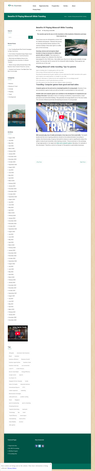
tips (19, 412)
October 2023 (12, 226)
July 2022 (11, 266)
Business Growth (25, 359)
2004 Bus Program (13, 451)
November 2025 (12, 159)
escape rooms (12, 375)
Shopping (11, 91)
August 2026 (12, 137)
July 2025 (11, 170)
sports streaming (26, 403)
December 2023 (12, 221)
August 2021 (12, 296)
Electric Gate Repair (14, 371)
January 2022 (12, 282)
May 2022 (11, 271)
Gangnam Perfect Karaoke (15, 381)
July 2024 (11, 202)
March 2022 (11, 277)
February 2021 (12, 312)
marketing (23, 390)
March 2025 (11, 180)
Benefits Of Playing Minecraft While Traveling (54, 28)
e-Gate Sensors (20, 368)
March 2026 (11, 148)
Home (34, 6)
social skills (52, 30)
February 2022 (12, 280)
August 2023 (12, 231)
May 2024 (11, 207)
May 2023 (11, 239)
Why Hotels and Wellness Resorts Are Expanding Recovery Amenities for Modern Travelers (18, 60)
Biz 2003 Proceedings (14, 448)
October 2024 (12, 194)
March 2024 (11, 213)
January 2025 (12, 186)
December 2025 (12, 156)
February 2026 (12, 151)
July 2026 (11, 140)
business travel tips (14, 365)
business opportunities (14, 362)
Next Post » (83, 162)
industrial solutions (25, 384)
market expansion (13, 390)
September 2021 (13, 293)
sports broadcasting (14, 403)
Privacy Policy (36, 9)
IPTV (24, 387)
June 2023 (11, 237)
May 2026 (11, 143)
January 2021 (12, 314)
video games (12, 425)
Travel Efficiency (13, 415)
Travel (10, 94)
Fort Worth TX (12, 378)
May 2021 (11, 304)
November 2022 (12, 255)
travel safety (22, 418)
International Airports (14, 387)
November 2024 (12, 191)
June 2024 (11, 204)
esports (21, 375)
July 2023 (11, 234)
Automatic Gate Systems (23, 353)
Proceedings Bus (13, 453)
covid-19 (11, 368)
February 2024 (12, 215)
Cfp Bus (66, 6)
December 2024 (12, 188)
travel (24, 412)
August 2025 (12, 167)
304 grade (11, 353)
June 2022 (11, 269)
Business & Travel (13, 86)
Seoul (10, 400)
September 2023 (13, 229)
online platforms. (13, 396)
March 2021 (11, 309)
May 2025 (11, 175)
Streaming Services (13, 406)
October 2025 (12, 162)
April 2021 (11, 306)
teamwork (24, 409)
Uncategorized (12, 97)
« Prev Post (39, 162)
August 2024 (12, 199)
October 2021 (12, 290)
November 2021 (12, 288)
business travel (27, 362)
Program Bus (56, 6)
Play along (45, 30)
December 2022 (12, 253)
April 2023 (11, 242)
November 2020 (12, 320)
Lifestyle (11, 89)
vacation (21, 421)
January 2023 (12, 250)
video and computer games (64, 143)
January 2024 (12, 218)
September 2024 (13, 196)
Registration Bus (44, 6)
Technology (12, 412)
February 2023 (12, 247)
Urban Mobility (12, 421)
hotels (26, 381)
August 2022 (12, 263)
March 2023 (11, 245)
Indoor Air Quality (13, 384)
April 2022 (11, 274)
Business (11, 83)
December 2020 (12, 317)
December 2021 (12, 285)
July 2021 (11, 298)
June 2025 (11, 172)
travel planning (12, 418)
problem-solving (24, 396)
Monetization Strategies (15, 393)
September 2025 (13, 164)
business (17, 356)
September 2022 (13, 261)
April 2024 (11, 210)
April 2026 (11, 146)
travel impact (23, 415)
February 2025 (12, 183)
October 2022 (12, 258)
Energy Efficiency (26, 371)
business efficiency (13, 359)
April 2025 (11, 178)
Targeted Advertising (14, 409)
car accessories (25, 365)
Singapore (17, 400)
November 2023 (12, 223)
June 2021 (11, 301)
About (73, 6)
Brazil (10, 356)
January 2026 (12, 154)
